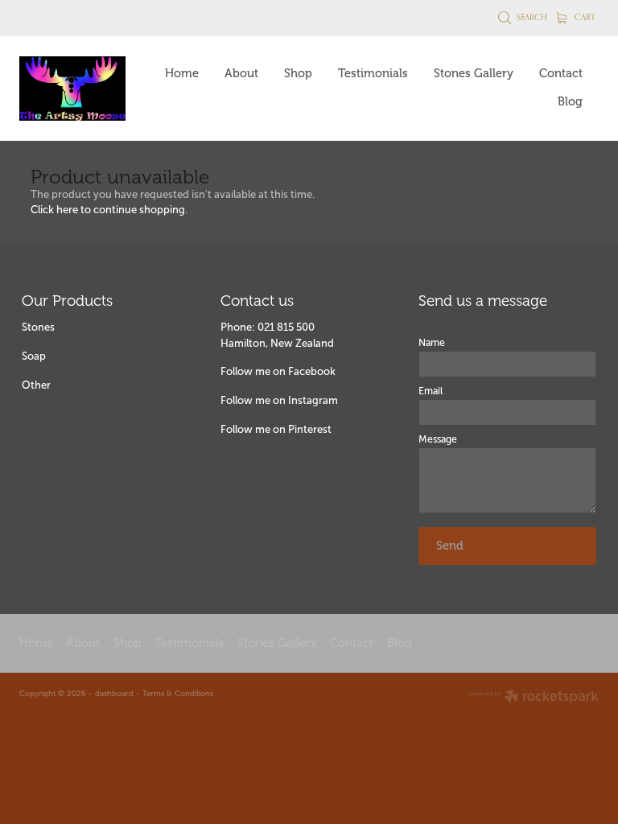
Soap (34, 356)
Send (450, 545)
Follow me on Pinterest (276, 429)
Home (182, 73)
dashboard (114, 693)
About (241, 73)
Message (437, 439)
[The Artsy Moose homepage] (77, 88)
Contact (561, 73)
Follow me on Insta (266, 400)
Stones (38, 327)
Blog (570, 101)
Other (36, 385)
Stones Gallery (473, 73)
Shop (298, 73)
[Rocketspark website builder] (533, 698)
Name (431, 343)
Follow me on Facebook (278, 371)
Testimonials (373, 73)
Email (430, 391)
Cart (583, 17)
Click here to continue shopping (108, 210)
